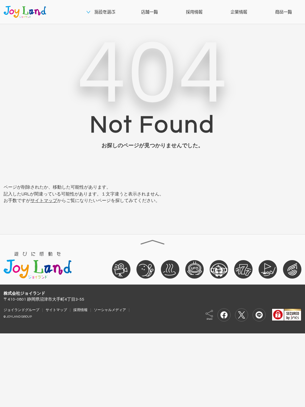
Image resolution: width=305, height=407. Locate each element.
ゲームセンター (194, 269)
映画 (121, 269)
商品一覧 (283, 12)
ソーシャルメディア (110, 310)
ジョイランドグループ (21, 310)
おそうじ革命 (292, 269)
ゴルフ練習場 (268, 269)
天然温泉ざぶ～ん (170, 269)
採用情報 (194, 12)
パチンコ (243, 269)
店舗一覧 (149, 12)
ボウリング (145, 269)
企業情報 (239, 12)
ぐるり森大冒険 (219, 269)
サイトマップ (43, 200)
